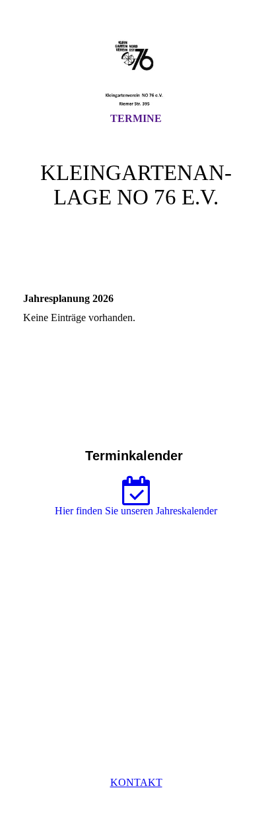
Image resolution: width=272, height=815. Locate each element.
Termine (136, 118)
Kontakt (136, 782)
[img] (136, 68)
